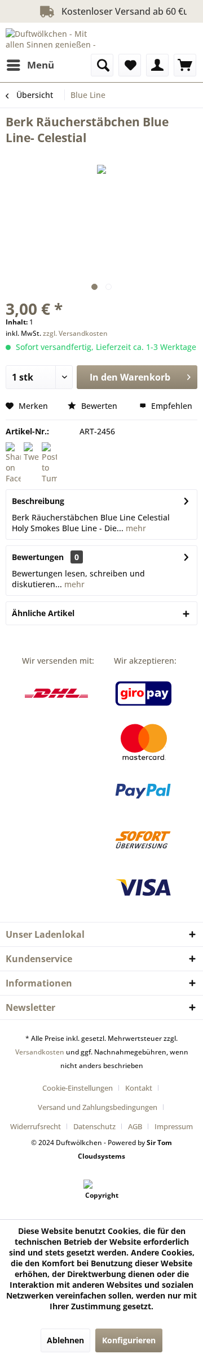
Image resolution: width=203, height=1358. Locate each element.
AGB (135, 1126)
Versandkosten (39, 1052)
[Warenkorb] (185, 65)
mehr (134, 528)
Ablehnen (65, 1340)
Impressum (174, 1126)
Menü (40, 64)
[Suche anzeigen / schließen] (102, 65)
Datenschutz (94, 1126)
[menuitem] (30, 65)
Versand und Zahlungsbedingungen (97, 1107)
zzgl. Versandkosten (75, 333)
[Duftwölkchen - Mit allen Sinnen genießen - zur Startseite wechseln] (54, 38)
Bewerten (99, 405)
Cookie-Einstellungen (77, 1088)
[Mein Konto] (157, 65)
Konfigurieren (129, 1340)
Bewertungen (38, 557)
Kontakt (138, 1088)
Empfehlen (170, 405)
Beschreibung (38, 501)
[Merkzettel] (129, 65)
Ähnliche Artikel (43, 613)
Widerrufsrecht (35, 1126)
